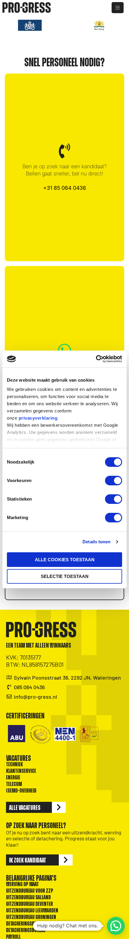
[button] (116, 926)
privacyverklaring (38, 417)
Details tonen (96, 541)
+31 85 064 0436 (64, 188)
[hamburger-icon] (118, 7)
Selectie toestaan (64, 576)
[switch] (113, 480)
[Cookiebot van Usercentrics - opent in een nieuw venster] (96, 359)
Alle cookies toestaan (64, 559)
